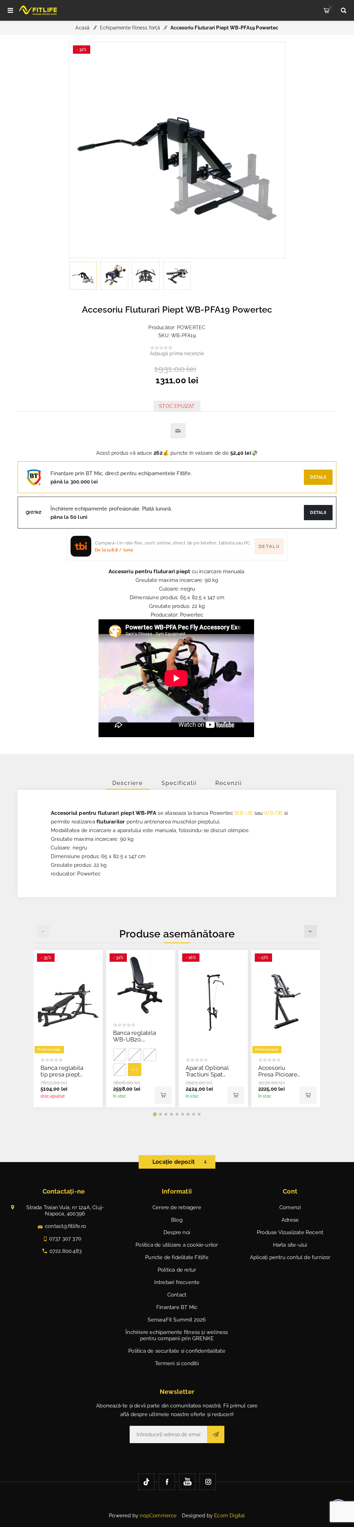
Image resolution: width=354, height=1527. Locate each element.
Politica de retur (177, 1270)
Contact (176, 1295)
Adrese (290, 1220)
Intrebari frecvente (177, 1282)
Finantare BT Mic (176, 1307)
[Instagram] (207, 1482)
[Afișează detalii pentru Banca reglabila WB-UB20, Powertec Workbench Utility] (141, 984)
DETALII (318, 512)
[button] (154, 1114)
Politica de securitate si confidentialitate (176, 1351)
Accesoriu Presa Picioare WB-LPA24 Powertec (278, 1077)
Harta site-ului (290, 1245)
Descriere (127, 783)
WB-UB (243, 813)
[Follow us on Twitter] (146, 1482)
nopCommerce (158, 1515)
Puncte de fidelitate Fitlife (176, 1257)
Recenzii (228, 783)
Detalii (318, 477)
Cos (330, 7)
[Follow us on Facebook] (167, 1482)
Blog (177, 1220)
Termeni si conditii (177, 1363)
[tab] (127, 783)
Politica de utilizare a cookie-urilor (177, 1245)
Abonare (215, 1434)
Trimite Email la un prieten (178, 430)
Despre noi (177, 1232)
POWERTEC (191, 327)
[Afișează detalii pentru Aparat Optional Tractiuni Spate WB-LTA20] (213, 1002)
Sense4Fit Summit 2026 (177, 1320)
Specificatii (179, 783)
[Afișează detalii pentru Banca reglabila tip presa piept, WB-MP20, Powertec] (68, 1002)
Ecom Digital (229, 1515)
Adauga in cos (163, 1095)
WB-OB (273, 813)
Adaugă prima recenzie (177, 353)
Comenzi (290, 1207)
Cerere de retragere (176, 1207)
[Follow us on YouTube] (187, 1482)
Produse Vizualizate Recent (290, 1232)
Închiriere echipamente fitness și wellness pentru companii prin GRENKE (176, 1335)
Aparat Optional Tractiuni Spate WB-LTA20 (207, 1074)
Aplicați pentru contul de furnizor (290, 1257)
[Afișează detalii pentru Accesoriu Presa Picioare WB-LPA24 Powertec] (286, 1002)
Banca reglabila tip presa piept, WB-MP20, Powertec (61, 1077)
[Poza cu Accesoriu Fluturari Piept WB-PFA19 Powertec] (177, 256)
